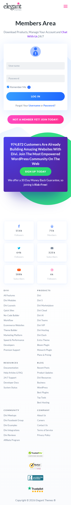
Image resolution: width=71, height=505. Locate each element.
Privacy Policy (43, 435)
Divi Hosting (43, 330)
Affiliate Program (12, 440)
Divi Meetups (10, 415)
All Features (9, 295)
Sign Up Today (35, 171)
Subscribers (52, 254)
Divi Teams (42, 320)
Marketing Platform (13, 335)
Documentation (11, 367)
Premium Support (12, 350)
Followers (19, 232)
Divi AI (40, 315)
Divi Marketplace (45, 305)
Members (51, 232)
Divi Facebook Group (13, 420)
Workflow (8, 320)
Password (48, 105)
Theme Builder (10, 330)
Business (41, 382)
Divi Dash (41, 335)
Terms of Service (45, 430)
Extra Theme (43, 340)
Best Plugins (43, 392)
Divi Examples (10, 425)
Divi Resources (44, 377)
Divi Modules (10, 300)
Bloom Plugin (43, 345)
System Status (10, 387)
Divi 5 (40, 300)
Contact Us (42, 425)
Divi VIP (41, 325)
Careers (41, 420)
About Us (41, 415)
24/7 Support (10, 377)
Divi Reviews (10, 435)
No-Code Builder (11, 315)
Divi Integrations (11, 430)
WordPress (42, 387)
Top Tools (41, 397)
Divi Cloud (42, 310)
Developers (9, 345)
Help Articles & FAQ (13, 372)
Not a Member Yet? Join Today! (35, 119)
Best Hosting (43, 402)
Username (34, 105)
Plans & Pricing (44, 355)
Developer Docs (11, 382)
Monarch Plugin (44, 350)
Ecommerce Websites (14, 325)
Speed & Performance (14, 340)
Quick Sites (9, 310)
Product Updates (45, 372)
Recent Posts (43, 367)
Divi (39, 295)
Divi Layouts (10, 305)
